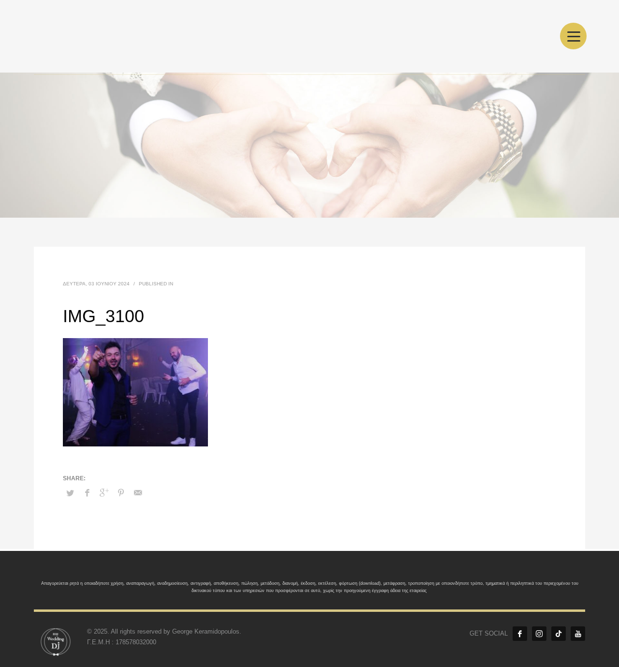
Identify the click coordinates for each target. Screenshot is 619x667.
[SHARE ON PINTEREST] (121, 493)
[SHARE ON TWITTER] (70, 493)
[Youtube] (578, 633)
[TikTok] (558, 633)
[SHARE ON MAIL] (138, 493)
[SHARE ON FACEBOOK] (87, 493)
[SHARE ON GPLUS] (104, 493)
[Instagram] (539, 633)
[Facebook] (520, 633)
